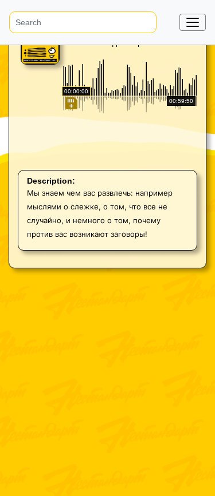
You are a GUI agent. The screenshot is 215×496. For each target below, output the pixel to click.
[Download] (70, 152)
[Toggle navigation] (192, 22)
